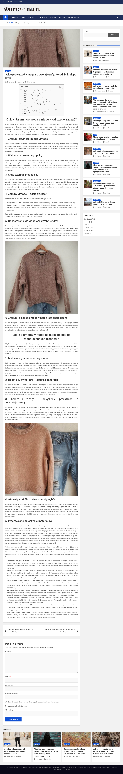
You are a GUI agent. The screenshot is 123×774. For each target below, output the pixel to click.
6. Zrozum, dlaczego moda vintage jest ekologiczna (38, 102)
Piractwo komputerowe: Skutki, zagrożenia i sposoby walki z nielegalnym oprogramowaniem (105, 168)
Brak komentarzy (30, 82)
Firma (23, 17)
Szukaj (86, 31)
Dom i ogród (32, 17)
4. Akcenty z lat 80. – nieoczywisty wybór (35, 112)
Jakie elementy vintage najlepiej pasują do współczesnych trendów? (41, 104)
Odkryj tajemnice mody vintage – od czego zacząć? (36, 90)
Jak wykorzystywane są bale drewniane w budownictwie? (105, 87)
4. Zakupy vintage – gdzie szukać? (33, 98)
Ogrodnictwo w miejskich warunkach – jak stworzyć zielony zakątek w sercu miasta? (104, 186)
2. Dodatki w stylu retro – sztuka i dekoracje (36, 108)
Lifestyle (43, 17)
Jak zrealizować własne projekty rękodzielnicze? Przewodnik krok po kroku (104, 751)
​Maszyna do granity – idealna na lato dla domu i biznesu (105, 138)
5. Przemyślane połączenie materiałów (34, 114)
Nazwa (8, 677)
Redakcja (14, 17)
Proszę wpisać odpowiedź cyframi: (16, 706)
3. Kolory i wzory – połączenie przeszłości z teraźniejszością (40, 110)
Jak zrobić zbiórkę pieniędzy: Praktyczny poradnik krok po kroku (20, 631)
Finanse (62, 17)
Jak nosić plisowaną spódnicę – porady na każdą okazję (105, 152)
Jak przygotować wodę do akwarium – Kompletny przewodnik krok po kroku (74, 751)
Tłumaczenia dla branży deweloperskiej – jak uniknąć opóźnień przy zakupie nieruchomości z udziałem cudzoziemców (105, 104)
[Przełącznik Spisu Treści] (60, 87)
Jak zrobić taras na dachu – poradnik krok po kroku (104, 203)
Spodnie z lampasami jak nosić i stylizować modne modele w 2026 (103, 55)
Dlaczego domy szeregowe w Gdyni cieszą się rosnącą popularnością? (105, 123)
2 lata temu (10, 82)
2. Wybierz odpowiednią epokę (32, 94)
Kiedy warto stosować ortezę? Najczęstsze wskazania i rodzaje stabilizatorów (105, 72)
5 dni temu (98, 60)
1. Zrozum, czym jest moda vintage (33, 92)
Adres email (9, 685)
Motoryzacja (73, 17)
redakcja (19, 82)
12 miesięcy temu (100, 111)
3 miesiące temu (100, 77)
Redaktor (111, 77)
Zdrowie (53, 17)
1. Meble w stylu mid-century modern (34, 106)
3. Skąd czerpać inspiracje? (31, 96)
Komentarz (9, 651)
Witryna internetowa (11, 693)
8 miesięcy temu (100, 91)
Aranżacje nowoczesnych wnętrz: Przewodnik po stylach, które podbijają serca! (59, 631)
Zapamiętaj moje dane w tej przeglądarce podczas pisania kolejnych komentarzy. (33, 702)
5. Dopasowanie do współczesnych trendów (36, 100)
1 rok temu (98, 128)
